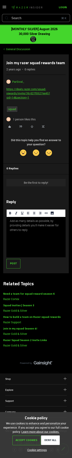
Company (10, 411)
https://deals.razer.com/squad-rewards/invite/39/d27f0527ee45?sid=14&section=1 (28, 93)
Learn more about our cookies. (40, 432)
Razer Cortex (11, 299)
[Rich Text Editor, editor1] (36, 237)
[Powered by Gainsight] (36, 364)
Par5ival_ (18, 82)
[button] (4, 8)
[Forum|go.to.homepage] (25, 7)
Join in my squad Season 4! (20, 328)
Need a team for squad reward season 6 (29, 294)
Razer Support (12, 322)
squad (12, 109)
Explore (9, 389)
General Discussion (18, 49)
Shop (8, 378)
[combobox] (36, 18)
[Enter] (6, 18)
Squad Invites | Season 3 (18, 305)
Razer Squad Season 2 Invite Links (25, 340)
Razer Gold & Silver (15, 310)
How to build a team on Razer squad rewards (32, 317)
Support (9, 400)
